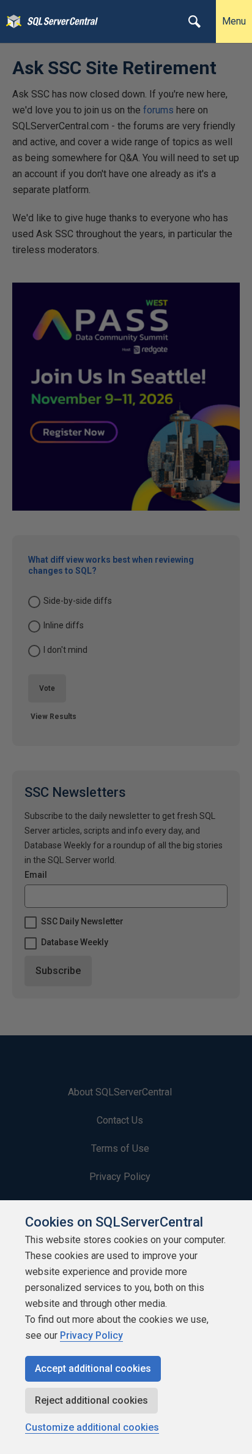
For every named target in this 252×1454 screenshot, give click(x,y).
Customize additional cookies (92, 1427)
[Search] (194, 21)
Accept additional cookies (93, 1368)
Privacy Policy (91, 1335)
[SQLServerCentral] (10, 21)
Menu (234, 21)
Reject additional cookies (91, 1400)
